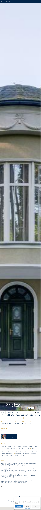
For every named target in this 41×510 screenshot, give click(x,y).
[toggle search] (37, 1)
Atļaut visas (19, 506)
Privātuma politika (27, 508)
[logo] (6, 1)
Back (3, 412)
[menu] (39, 1)
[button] (39, 498)
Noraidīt (27, 506)
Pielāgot (35, 506)
